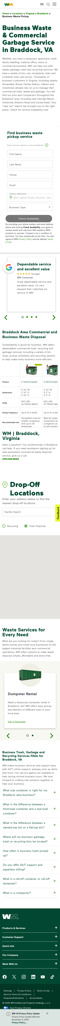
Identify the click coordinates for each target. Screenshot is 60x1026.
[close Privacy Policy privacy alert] (47, 1013)
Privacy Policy (18, 1022)
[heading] (29, 792)
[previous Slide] (6, 317)
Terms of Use (43, 990)
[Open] (49, 207)
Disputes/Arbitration (14, 998)
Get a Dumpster (17, 721)
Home (6, 13)
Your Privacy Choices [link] (20, 1007)
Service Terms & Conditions (17, 994)
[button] (54, 4)
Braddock (44, 13)
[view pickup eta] (42, 4)
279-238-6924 (10, 458)
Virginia (31, 13)
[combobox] (27, 207)
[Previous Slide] (8, 735)
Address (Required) (17, 194)
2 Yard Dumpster (29, 381)
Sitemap (8, 990)
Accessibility (36, 998)
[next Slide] (54, 317)
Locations (18, 13)
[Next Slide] (52, 735)
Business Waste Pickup (16, 16)
